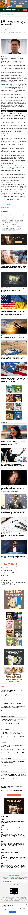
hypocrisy (14, 224)
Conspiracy (6, 19)
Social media (16, 35)
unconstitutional (11, 36)
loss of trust (19, 226)
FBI (2, 222)
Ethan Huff (8, 287)
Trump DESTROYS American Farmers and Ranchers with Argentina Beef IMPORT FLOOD (13, 852)
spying (2, 36)
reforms (12, 35)
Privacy (3, 898)
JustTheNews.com (5, 204)
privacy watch (8, 35)
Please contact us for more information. (8, 584)
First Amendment (16, 222)
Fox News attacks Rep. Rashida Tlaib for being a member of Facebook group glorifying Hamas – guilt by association (13, 443)
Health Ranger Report (6, 816)
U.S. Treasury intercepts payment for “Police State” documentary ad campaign (13, 557)
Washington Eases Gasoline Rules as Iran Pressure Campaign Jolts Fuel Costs (11, 724)
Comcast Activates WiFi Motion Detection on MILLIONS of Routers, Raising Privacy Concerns (13, 716)
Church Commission (4, 33)
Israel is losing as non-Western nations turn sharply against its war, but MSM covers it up (12, 336)
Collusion (10, 33)
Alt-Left (4, 32)
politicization (3, 35)
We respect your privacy (14, 884)
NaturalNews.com (5, 207)
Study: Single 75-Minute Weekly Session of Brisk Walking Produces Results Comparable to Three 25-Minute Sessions (13, 775)
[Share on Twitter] (8, 29)
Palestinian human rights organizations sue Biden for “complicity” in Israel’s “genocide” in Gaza (13, 535)
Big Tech (15, 32)
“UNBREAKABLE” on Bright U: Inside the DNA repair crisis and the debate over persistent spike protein (13, 733)
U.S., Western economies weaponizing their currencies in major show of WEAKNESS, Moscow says (12, 290)
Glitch (9, 224)
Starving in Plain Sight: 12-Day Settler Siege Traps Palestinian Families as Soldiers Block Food (11, 699)
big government (10, 32)
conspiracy (18, 33)
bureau (18, 32)
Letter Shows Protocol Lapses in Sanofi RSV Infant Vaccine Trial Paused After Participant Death (13, 720)
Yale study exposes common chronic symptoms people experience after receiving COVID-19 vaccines (13, 267)
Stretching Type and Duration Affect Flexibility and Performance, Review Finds (11, 787)
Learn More (5, 912)
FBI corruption (8, 222)
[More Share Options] (11, 29)
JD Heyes (7, 26)
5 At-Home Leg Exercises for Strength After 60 (11, 778)
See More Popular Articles (14, 795)
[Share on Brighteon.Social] (2, 29)
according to (7, 81)
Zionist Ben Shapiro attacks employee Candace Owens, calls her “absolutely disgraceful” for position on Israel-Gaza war (13, 512)
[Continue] (25, 881)
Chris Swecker (22, 32)
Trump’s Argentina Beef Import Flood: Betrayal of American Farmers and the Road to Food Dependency (13, 782)
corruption (22, 33)
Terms (6, 898)
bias (6, 32)
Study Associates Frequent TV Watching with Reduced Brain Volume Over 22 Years (12, 762)
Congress (14, 33)
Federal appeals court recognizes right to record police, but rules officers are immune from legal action (13, 711)
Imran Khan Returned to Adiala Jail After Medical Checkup (13, 749)
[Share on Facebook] (5, 29)
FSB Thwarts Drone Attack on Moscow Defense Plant (12, 703)
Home (2, 19)
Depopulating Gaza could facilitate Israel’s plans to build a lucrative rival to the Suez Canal (13, 357)
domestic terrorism (19, 220)
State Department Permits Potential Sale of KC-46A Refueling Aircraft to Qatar (12, 691)
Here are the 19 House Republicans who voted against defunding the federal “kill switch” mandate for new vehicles (13, 380)
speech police (21, 35)
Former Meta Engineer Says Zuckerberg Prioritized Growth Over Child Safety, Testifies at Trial (13, 728)
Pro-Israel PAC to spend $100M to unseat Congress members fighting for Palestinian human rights (12, 466)
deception (11, 220)
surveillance (6, 36)
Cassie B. (7, 264)
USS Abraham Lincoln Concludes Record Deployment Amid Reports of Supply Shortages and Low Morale (13, 707)
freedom (3, 224)
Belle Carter (8, 310)
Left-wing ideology (6, 226)
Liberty (13, 226)
